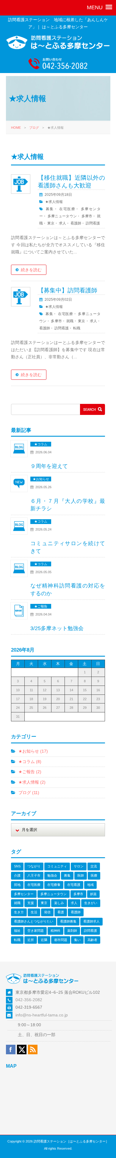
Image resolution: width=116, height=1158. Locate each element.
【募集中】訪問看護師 (67, 290)
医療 (94, 875)
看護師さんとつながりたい (33, 921)
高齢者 (92, 940)
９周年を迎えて (49, 466)
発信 (47, 912)
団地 (17, 884)
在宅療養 (53, 884)
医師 (80, 875)
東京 (50, 223)
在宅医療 (67, 209)
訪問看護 (93, 223)
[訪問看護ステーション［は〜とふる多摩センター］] (58, 48)
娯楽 (93, 894)
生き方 (19, 912)
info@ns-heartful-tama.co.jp (41, 1015)
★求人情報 (54, 202)
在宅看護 (73, 884)
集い (77, 940)
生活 (34, 912)
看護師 (75, 223)
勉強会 (52, 875)
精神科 (55, 930)
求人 (62, 223)
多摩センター (24, 894)
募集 (49, 209)
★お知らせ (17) (33, 751)
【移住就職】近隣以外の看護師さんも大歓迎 (71, 181)
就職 (69, 321)
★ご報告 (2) (29, 771)
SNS (17, 866)
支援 (30, 903)
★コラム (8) (29, 761)
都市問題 (60, 940)
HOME (16, 127)
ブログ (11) (28, 792)
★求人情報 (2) (32, 782)
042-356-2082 (28, 999)
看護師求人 (91, 921)
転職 (76, 328)
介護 (17, 875)
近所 (30, 940)
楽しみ (59, 903)
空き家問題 (35, 930)
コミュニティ (57, 866)
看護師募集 (68, 921)
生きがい (90, 903)
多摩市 (87, 216)
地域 (90, 884)
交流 (93, 866)
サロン (79, 866)
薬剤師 (72, 930)
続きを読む (31, 269)
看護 (60, 912)
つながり (33, 866)
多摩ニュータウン (62, 216)
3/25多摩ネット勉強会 (57, 628)
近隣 (44, 940)
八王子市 (33, 875)
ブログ (34, 127)
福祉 (17, 930)
